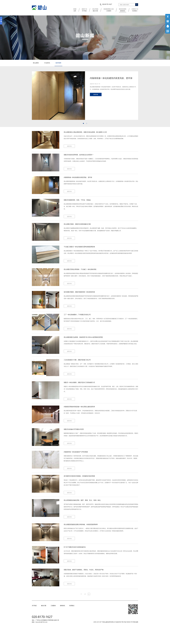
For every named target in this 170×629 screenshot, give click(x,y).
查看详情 (95, 97)
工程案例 (109, 10)
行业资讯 (47, 63)
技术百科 (58, 63)
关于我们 (84, 10)
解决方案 (95, 10)
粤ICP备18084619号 (127, 622)
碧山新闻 (36, 63)
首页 (74, 10)
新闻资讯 (122, 10)
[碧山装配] (39, 7)
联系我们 (135, 10)
